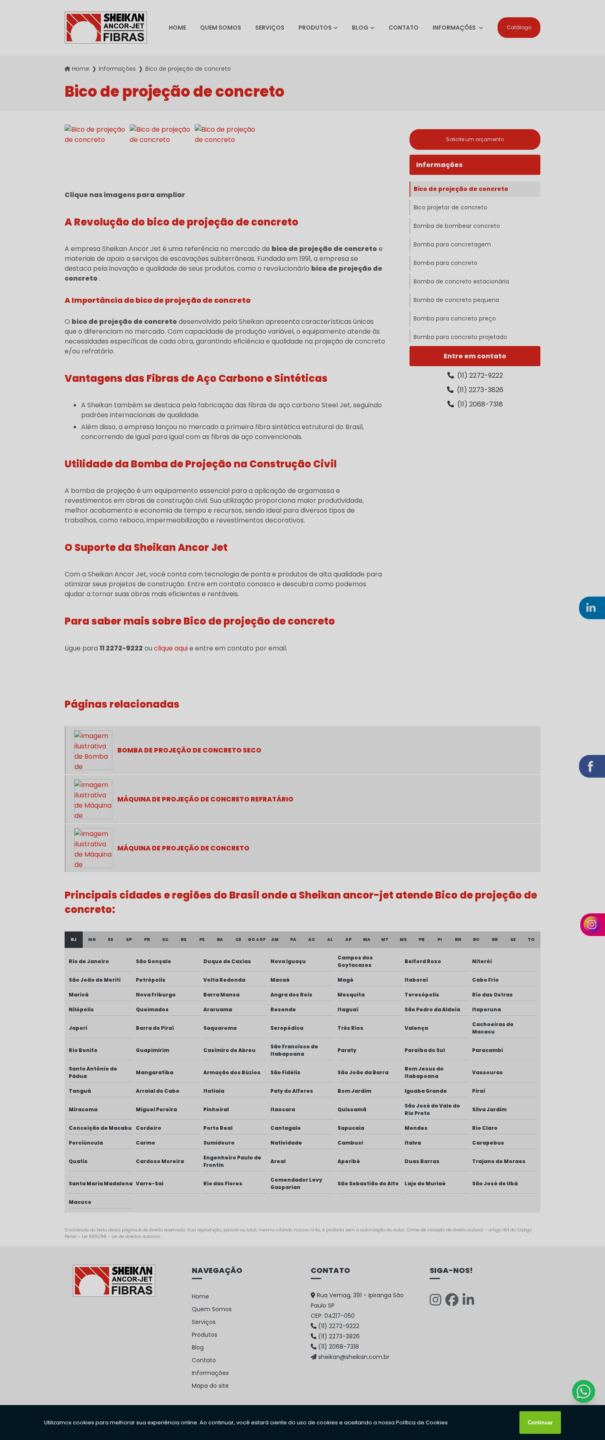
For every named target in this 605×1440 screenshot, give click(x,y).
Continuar (540, 1422)
